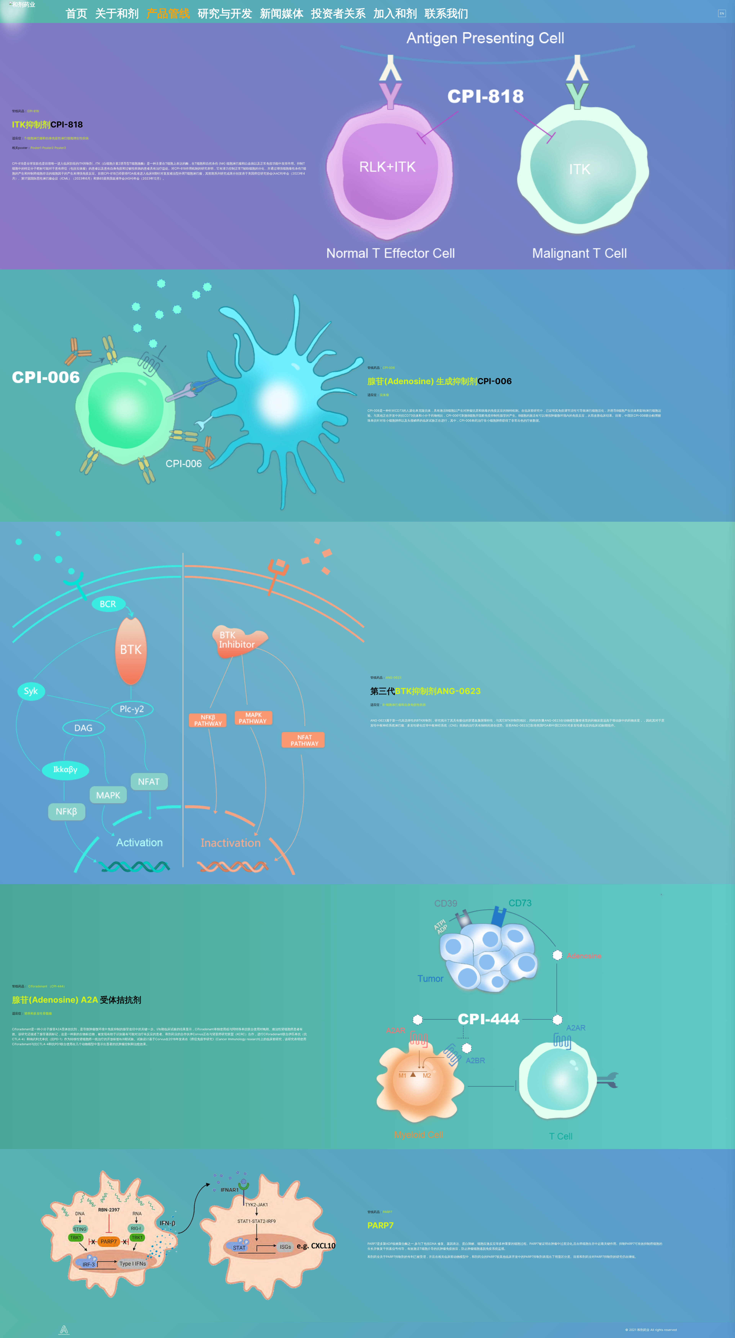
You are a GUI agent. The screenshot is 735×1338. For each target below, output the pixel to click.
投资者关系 (338, 13)
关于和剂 (117, 13)
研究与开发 (225, 13)
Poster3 (60, 148)
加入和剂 (395, 13)
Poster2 (48, 148)
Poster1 (36, 148)
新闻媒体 (282, 13)
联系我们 (446, 13)
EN (722, 13)
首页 (76, 13)
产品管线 (168, 13)
